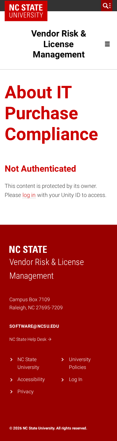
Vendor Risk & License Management (58, 44)
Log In (75, 379)
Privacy (25, 391)
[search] (106, 5)
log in (29, 195)
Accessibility (31, 379)
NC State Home (28, 5)
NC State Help (28, 339)
